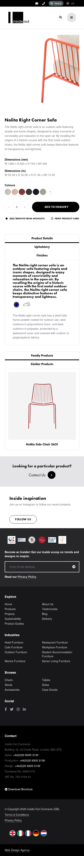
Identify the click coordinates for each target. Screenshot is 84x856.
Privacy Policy (27, 577)
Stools (8, 685)
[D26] (36, 192)
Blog (44, 614)
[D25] (29, 192)
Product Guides (14, 623)
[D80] (43, 192)
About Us (47, 604)
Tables (46, 680)
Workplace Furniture (54, 647)
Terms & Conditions (17, 815)
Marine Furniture (15, 661)
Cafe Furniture (14, 647)
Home (8, 604)
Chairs (9, 680)
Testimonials (49, 609)
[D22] (8, 192)
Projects (10, 614)
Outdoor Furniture (16, 652)
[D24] (22, 192)
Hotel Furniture (14, 642)
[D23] (15, 192)
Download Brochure (20, 789)
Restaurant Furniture (55, 642)
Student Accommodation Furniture (57, 654)
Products (10, 609)
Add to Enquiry (57, 207)
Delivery (47, 619)
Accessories (12, 690)
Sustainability (13, 619)
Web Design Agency (17, 850)
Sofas (45, 685)
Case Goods (49, 690)
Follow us (23, 519)
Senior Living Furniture (56, 661)
